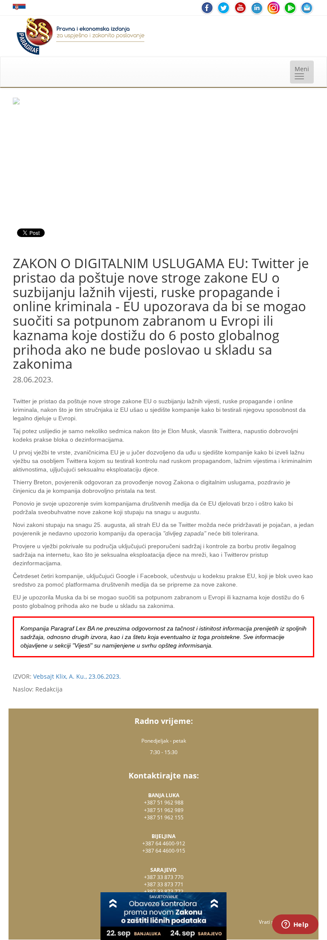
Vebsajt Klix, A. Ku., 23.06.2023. (77, 676)
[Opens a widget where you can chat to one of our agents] (295, 925)
